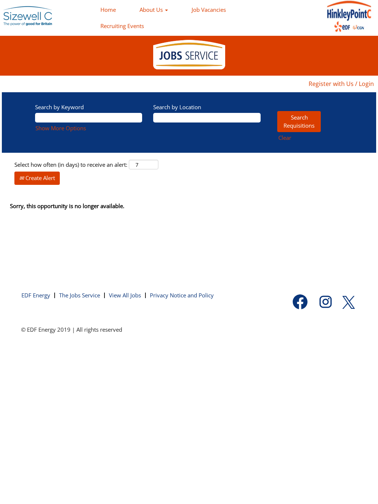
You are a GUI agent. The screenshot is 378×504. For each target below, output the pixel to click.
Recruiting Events (122, 26)
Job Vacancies (209, 9)
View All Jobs (125, 295)
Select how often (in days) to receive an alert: (70, 164)
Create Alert (39, 178)
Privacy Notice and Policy (182, 295)
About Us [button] (152, 9)
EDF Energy (35, 295)
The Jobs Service (79, 295)
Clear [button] (284, 137)
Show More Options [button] (60, 128)
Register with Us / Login (341, 84)
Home (108, 9)
